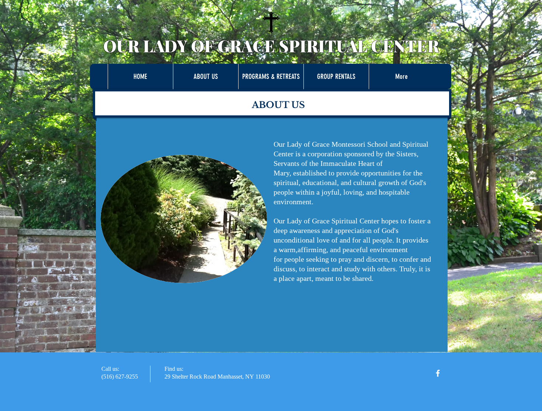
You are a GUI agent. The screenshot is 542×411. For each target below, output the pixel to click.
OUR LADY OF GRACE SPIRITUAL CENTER (271, 45)
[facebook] (437, 373)
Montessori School (359, 144)
